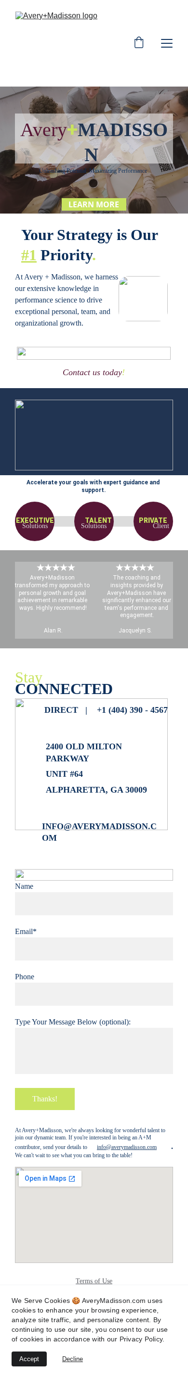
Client (161, 526)
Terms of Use (94, 1281)
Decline (72, 1359)
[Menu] (167, 43)
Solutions (35, 526)
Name (24, 886)
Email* (26, 931)
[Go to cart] (139, 43)
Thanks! (44, 1099)
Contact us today (92, 372)
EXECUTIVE (35, 520)
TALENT (98, 520)
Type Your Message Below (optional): (73, 1022)
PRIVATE (153, 520)
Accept (29, 1359)
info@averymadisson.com (127, 1147)
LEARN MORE (93, 204)
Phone (24, 977)
